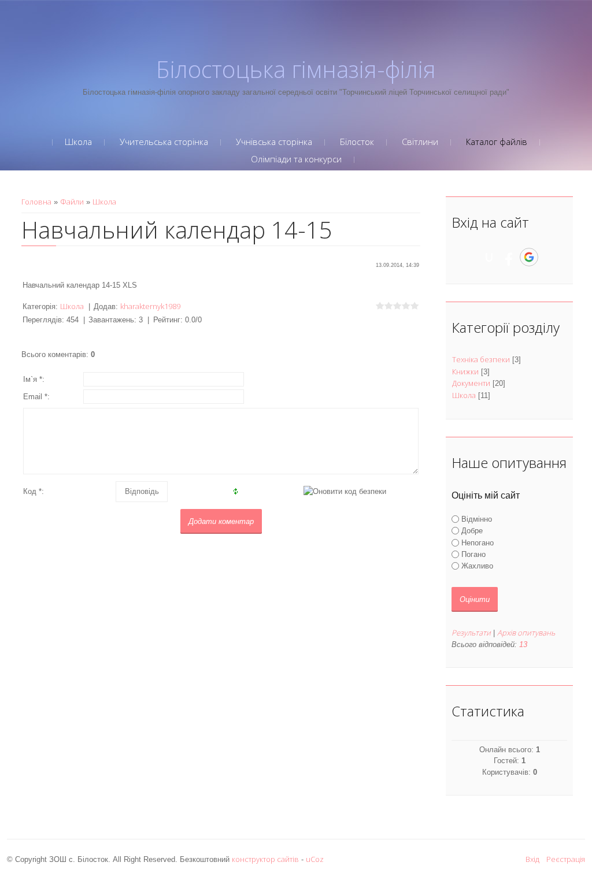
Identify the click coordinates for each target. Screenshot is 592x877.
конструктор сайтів (265, 859)
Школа (104, 201)
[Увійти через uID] (489, 257)
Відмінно (476, 519)
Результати (471, 632)
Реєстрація (565, 859)
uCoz (315, 859)
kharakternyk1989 (150, 306)
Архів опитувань (526, 632)
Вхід (532, 859)
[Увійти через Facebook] (508, 257)
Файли (72, 201)
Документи (471, 383)
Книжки (465, 371)
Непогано (477, 542)
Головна (36, 201)
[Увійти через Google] (529, 257)
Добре (472, 530)
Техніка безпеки (481, 359)
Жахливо (477, 566)
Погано (473, 554)
